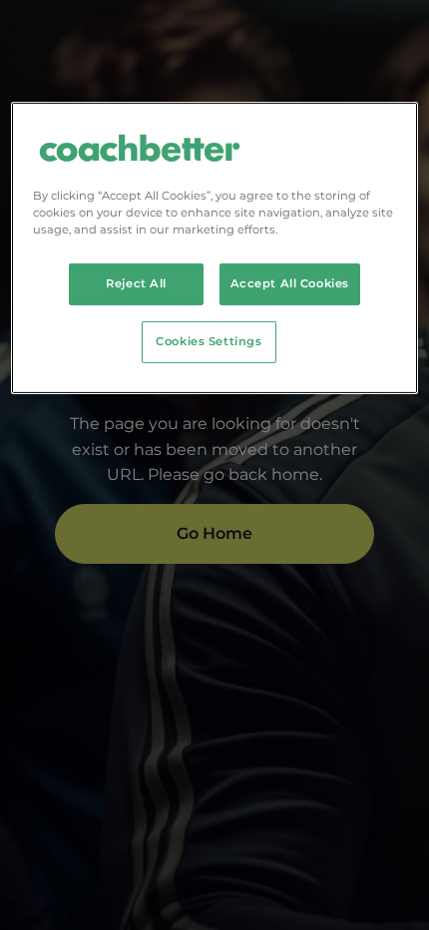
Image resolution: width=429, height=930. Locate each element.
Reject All (136, 283)
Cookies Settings (208, 341)
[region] (215, 248)
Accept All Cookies (289, 283)
